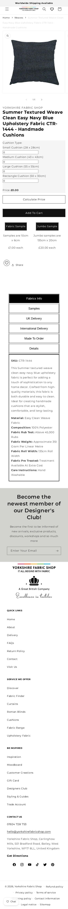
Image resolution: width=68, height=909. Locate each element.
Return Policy (16, 651)
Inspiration (14, 756)
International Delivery (34, 328)
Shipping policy (21, 898)
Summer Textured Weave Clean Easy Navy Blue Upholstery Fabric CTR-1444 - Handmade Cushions (33, 22)
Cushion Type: (12, 142)
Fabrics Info (34, 298)
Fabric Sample (15, 226)
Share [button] (19, 265)
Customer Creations (20, 772)
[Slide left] (26, 100)
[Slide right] (42, 100)
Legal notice (28, 904)
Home (6, 17)
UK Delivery (34, 318)
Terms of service (46, 892)
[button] (7, 9)
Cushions (13, 719)
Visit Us (12, 666)
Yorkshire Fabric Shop (28, 886)
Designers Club (17, 788)
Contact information (47, 898)
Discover (13, 688)
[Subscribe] (57, 551)
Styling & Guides (18, 796)
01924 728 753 (17, 824)
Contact (12, 659)
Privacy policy (24, 892)
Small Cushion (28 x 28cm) (21, 147)
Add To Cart (34, 213)
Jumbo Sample (47, 226)
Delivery (12, 635)
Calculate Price (34, 199)
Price (6, 190)
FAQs (10, 643)
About (11, 627)
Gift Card (13, 780)
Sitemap (45, 904)
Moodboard (14, 764)
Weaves (18, 17)
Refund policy (54, 886)
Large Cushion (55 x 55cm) (21, 166)
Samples (34, 308)
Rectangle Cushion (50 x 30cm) (24, 176)
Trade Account (16, 804)
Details (34, 348)
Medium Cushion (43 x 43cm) (23, 157)
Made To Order (34, 338)
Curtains (12, 703)
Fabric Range (15, 727)
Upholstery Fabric (19, 735)
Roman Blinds (16, 711)
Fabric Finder (16, 696)
